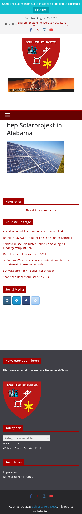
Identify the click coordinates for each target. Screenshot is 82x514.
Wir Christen (11, 443)
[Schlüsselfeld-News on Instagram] (7, 300)
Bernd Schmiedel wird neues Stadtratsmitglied (33, 231)
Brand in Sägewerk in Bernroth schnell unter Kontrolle (38, 237)
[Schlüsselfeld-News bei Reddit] (35, 300)
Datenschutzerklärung (17, 477)
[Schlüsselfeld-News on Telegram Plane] (16, 300)
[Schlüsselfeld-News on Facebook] (26, 300)
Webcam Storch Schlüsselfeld (22, 448)
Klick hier (41, 9)
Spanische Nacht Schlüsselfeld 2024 (26, 277)
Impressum (10, 472)
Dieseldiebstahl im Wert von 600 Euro (42, 24)
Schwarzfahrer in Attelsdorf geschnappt (28, 270)
